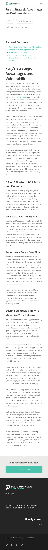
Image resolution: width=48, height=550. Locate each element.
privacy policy (29, 538)
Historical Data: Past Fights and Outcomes (23, 50)
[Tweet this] (12, 27)
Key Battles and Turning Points (19, 52)
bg (13, 494)
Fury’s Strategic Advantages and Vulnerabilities (25, 47)
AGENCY (26, 505)
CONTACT (31, 508)
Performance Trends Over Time (20, 55)
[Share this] (8, 27)
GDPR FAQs (22, 508)
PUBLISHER (18, 505)
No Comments (25, 21)
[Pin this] (26, 27)
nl (8, 494)
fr (6, 494)
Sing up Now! (24, 469)
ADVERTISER (9, 505)
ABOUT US (34, 505)
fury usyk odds (22, 97)
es (10, 494)
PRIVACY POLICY (11, 508)
